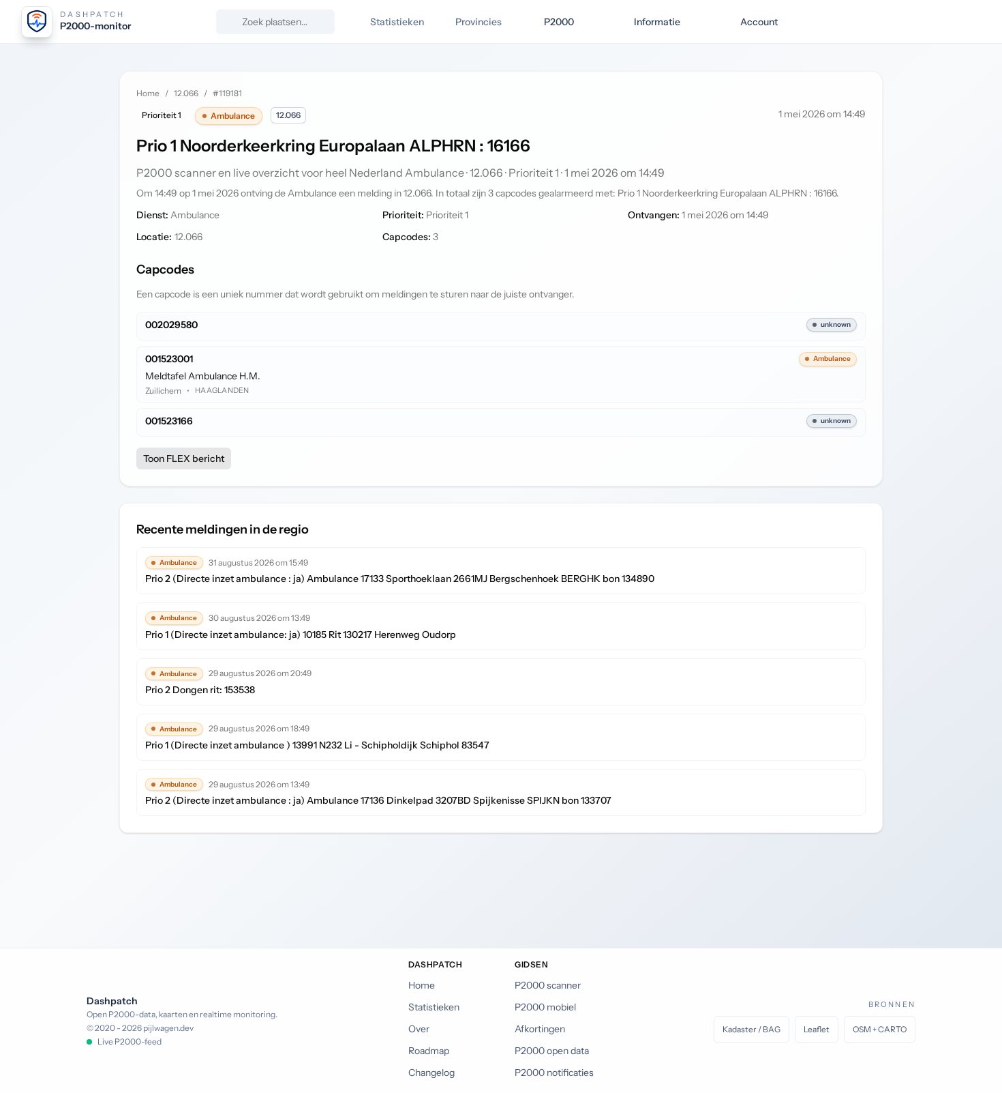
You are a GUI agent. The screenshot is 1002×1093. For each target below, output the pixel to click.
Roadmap (428, 1051)
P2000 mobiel (545, 1007)
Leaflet (817, 1029)
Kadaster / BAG (751, 1029)
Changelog (431, 1072)
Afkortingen (540, 1029)
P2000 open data (552, 1051)
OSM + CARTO (880, 1029)
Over (418, 1029)
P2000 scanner (548, 985)
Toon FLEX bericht (183, 458)
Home (148, 93)
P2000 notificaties (554, 1072)
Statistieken (433, 1007)
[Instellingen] (969, 22)
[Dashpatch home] (37, 22)
